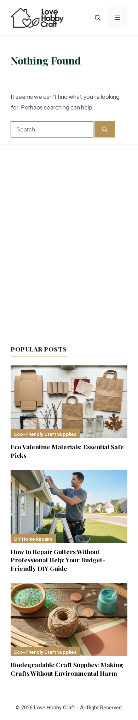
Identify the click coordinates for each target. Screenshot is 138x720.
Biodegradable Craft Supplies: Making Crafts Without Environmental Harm (67, 668)
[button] (98, 17)
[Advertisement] (69, 246)
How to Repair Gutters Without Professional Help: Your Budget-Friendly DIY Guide (58, 560)
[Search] (104, 129)
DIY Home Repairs (33, 539)
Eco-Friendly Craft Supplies (45, 434)
